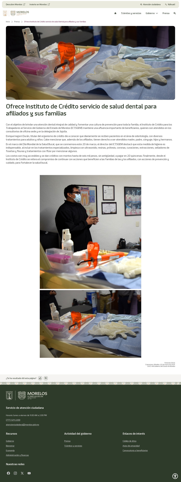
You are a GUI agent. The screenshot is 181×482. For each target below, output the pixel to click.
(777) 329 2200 (13, 420)
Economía (10, 450)
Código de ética (129, 441)
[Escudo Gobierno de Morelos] (17, 13)
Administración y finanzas (17, 455)
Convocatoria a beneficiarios (135, 450)
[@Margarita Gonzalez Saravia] (29, 473)
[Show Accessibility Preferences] (175, 476)
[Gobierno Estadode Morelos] (8, 473)
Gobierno (10, 441)
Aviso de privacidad (131, 445)
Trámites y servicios (73, 445)
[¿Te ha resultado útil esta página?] (40, 378)
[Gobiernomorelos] (15, 473)
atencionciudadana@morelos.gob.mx (22, 424)
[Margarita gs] (22, 473)
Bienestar (10, 445)
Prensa (67, 441)
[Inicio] (115, 13)
